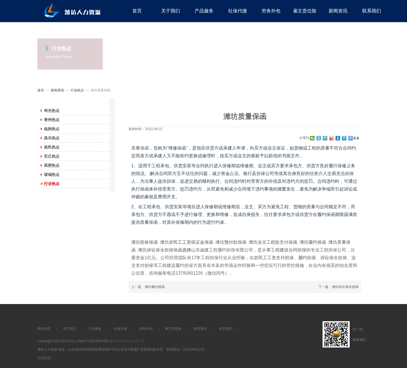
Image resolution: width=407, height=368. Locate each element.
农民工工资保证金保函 (191, 242)
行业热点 (77, 90)
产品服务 (95, 329)
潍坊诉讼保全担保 (345, 287)
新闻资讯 (57, 90)
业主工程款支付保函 (277, 242)
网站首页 (44, 329)
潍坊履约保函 (155, 287)
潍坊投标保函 (144, 242)
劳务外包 (146, 329)
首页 (40, 90)
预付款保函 (235, 242)
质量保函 (140, 148)
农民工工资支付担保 (274, 257)
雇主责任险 (173, 329)
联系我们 (225, 329)
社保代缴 (120, 329)
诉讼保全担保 (333, 257)
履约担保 (307, 257)
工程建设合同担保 (288, 250)
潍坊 (164, 242)
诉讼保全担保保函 (164, 250)
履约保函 (317, 242)
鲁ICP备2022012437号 (127, 341)
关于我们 (69, 329)
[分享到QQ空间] (325, 138)
